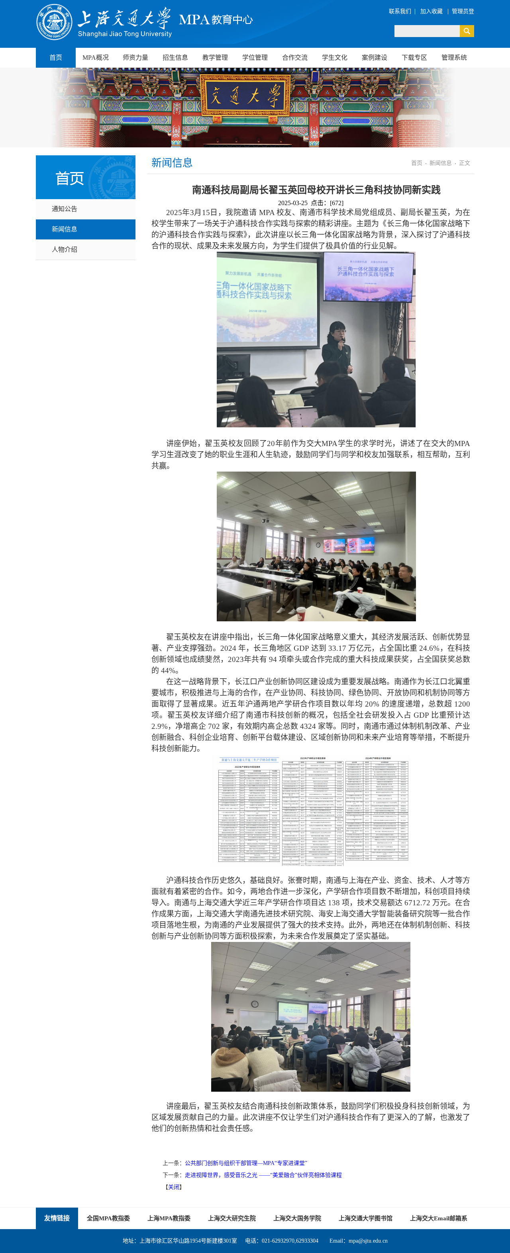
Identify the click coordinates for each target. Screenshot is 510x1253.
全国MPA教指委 (108, 1218)
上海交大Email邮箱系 (438, 1218)
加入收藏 (432, 11)
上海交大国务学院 (297, 1218)
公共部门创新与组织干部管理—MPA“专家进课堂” (246, 1163)
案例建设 (374, 57)
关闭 (173, 1187)
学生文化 (334, 57)
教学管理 (215, 57)
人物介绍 (64, 249)
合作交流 (295, 57)
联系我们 (400, 11)
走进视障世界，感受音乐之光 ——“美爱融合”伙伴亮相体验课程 (263, 1175)
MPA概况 (95, 57)
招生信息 (175, 57)
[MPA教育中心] (145, 22)
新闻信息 (64, 229)
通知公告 (64, 209)
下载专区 (414, 57)
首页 (55, 57)
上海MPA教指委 (168, 1218)
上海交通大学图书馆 (365, 1218)
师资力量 (135, 57)
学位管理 (255, 57)
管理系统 (454, 57)
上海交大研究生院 (232, 1218)
